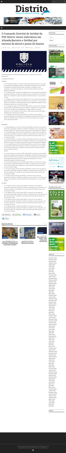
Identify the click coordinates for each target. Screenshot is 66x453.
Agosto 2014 (52, 399)
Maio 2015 (51, 384)
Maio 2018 (51, 331)
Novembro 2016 (53, 353)
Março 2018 (52, 334)
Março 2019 (52, 314)
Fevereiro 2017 (53, 348)
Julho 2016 (51, 360)
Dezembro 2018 (53, 319)
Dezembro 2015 (53, 372)
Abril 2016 (51, 365)
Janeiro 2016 (52, 370)
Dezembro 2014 (53, 392)
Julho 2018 (51, 327)
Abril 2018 (51, 332)
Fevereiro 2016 (53, 368)
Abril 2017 (51, 344)
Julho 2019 (51, 307)
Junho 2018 (52, 329)
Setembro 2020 (53, 283)
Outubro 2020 (52, 281)
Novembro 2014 (53, 394)
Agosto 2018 (52, 326)
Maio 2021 (51, 270)
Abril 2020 (51, 292)
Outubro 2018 (52, 322)
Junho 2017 (52, 341)
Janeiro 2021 (52, 276)
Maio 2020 (51, 290)
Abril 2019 (51, 312)
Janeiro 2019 (52, 317)
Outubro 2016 (52, 355)
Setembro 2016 (53, 356)
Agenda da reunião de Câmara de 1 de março (27, 242)
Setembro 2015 (53, 377)
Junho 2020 (52, 288)
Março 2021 (52, 273)
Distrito (38, 47)
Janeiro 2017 (52, 349)
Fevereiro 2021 (53, 275)
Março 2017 (52, 346)
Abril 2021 (51, 271)
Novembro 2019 (53, 300)
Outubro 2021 (52, 261)
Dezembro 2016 (53, 351)
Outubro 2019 (52, 302)
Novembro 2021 (53, 259)
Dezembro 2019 (53, 298)
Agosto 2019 (52, 305)
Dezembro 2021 (53, 258)
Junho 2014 (52, 402)
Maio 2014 (51, 404)
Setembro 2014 (53, 397)
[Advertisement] (57, 421)
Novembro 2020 (53, 280)
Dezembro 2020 (53, 278)
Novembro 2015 (53, 373)
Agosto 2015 (52, 378)
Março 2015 (52, 387)
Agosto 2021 (52, 264)
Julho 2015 (51, 380)
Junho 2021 (52, 268)
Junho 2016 (52, 361)
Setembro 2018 (53, 324)
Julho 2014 (51, 401)
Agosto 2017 (52, 338)
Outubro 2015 (52, 375)
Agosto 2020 (52, 285)
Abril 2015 (51, 385)
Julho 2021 (51, 266)
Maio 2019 (51, 310)
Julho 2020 (51, 287)
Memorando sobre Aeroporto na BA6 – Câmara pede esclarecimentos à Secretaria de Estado (45, 239)
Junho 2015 (52, 382)
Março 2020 (52, 293)
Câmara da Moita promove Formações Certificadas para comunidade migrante (10, 243)
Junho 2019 (52, 309)
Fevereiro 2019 (53, 315)
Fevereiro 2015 (53, 389)
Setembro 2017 (53, 336)
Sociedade (30, 47)
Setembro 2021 (53, 263)
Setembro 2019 (53, 304)
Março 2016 (52, 367)
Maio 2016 (51, 363)
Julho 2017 (51, 339)
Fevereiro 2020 (53, 295)
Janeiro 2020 (52, 297)
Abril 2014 (51, 406)
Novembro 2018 (53, 321)
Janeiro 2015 (52, 390)
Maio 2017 (51, 343)
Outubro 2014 (52, 395)
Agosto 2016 (52, 358)
